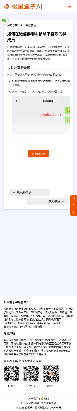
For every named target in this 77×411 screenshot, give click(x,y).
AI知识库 (12, 25)
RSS (46, 398)
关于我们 (33, 398)
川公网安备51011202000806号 (38, 403)
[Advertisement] (38, 250)
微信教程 (30, 25)
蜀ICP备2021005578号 (48, 407)
